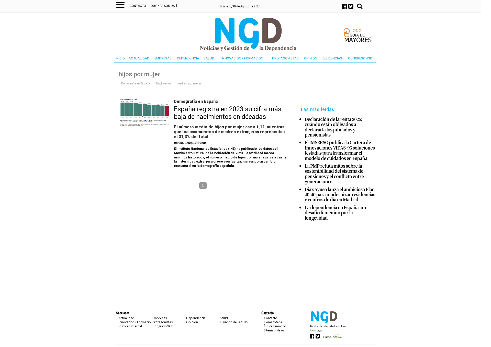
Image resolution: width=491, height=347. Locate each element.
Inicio (120, 58)
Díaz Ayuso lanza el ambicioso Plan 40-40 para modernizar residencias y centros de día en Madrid (340, 194)
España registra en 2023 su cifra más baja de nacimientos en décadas (227, 112)
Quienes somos (163, 6)
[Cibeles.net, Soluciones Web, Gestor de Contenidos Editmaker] (332, 338)
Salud (209, 58)
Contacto (138, 6)
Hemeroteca (273, 322)
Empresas (163, 58)
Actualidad (139, 58)
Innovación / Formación (242, 58)
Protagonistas (285, 58)
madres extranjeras (189, 83)
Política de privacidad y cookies (328, 326)
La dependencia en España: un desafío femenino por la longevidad (335, 212)
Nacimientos (163, 83)
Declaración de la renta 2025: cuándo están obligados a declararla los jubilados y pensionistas (333, 127)
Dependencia (188, 58)
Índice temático (275, 326)
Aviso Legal (316, 330)
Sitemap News (274, 330)
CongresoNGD (360, 58)
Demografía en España (135, 83)
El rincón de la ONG (234, 322)
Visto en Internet (130, 326)
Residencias (332, 58)
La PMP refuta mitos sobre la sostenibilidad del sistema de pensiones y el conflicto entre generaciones (334, 173)
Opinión (310, 58)
